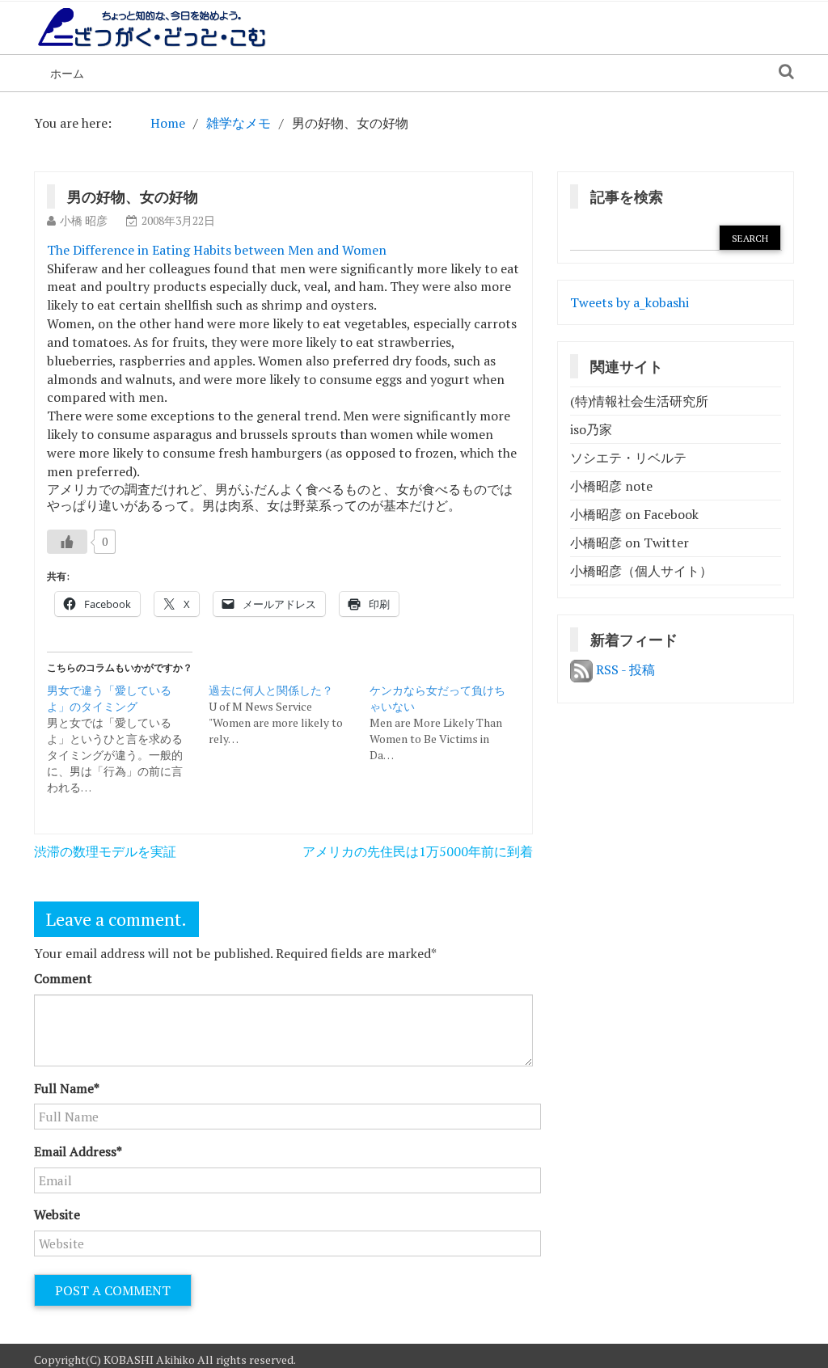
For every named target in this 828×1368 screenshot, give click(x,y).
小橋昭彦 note (611, 486)
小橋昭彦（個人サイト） (641, 571)
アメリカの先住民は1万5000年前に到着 (417, 851)
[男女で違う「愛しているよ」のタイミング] (128, 739)
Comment (63, 978)
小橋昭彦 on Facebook (634, 514)
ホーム (67, 73)
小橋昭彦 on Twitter (629, 542)
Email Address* (78, 1151)
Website (57, 1214)
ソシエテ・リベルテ (628, 458)
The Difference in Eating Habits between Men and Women (217, 250)
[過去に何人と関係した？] (289, 714)
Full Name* (66, 1088)
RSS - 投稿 (624, 669)
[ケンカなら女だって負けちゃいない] (450, 722)
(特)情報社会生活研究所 (639, 401)
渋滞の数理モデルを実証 (105, 851)
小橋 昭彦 (84, 220)
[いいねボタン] (67, 542)
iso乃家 (591, 429)
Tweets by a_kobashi (629, 302)
